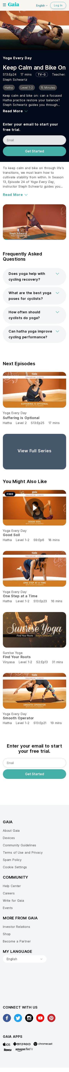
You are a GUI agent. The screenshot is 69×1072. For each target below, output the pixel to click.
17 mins (54, 423)
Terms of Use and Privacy (23, 852)
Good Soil (11, 535)
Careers (9, 893)
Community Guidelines (19, 845)
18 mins (54, 540)
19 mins (56, 723)
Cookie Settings (15, 867)
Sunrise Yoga (13, 653)
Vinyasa (9, 662)
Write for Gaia (13, 900)
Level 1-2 (22, 540)
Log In (58, 5)
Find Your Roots (17, 657)
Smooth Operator (18, 718)
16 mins (56, 601)
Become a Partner (17, 941)
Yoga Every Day (17, 58)
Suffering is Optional (21, 418)
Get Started (34, 151)
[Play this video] (34, 507)
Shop (7, 934)
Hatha (7, 423)
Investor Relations (16, 927)
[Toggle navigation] (4, 5)
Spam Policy (12, 860)
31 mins (57, 662)
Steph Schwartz (15, 80)
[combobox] (25, 959)
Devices (9, 838)
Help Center (12, 886)
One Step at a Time (20, 596)
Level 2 (21, 423)
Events (8, 908)
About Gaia (11, 830)
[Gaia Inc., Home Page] (13, 4)
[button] (34, 276)
